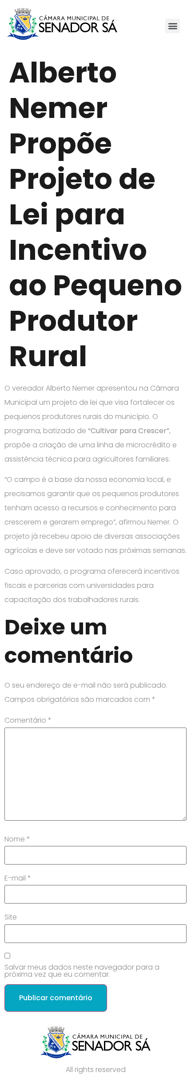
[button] (172, 26)
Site (10, 917)
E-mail (17, 878)
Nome (17, 839)
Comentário (28, 720)
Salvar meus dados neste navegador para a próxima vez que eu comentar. (81, 971)
